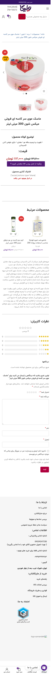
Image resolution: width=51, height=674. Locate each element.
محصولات (35, 34)
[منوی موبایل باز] (47, 8)
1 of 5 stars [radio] (36, 392)
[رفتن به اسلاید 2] (23, 93)
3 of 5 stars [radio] (32, 392)
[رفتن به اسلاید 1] (26, 93)
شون (23, 34)
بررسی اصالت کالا (40, 584)
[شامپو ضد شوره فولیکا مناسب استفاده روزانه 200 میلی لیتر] (37, 226)
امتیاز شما (44, 392)
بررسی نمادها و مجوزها (38, 519)
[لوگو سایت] (25, 8)
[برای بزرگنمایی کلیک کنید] (44, 91)
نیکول (13, 246)
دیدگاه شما (44, 396)
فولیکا (37, 246)
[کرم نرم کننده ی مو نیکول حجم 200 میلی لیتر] (13, 226)
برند (28, 34)
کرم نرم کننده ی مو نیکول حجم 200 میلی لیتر (13, 241)
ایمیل (46, 439)
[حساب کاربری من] (3, 16)
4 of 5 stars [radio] (30, 392)
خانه (42, 34)
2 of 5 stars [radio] (34, 392)
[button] (46, 72)
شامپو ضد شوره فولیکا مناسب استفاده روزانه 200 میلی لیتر (37, 243)
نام (47, 428)
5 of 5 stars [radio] (28, 392)
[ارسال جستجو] (22, 16)
